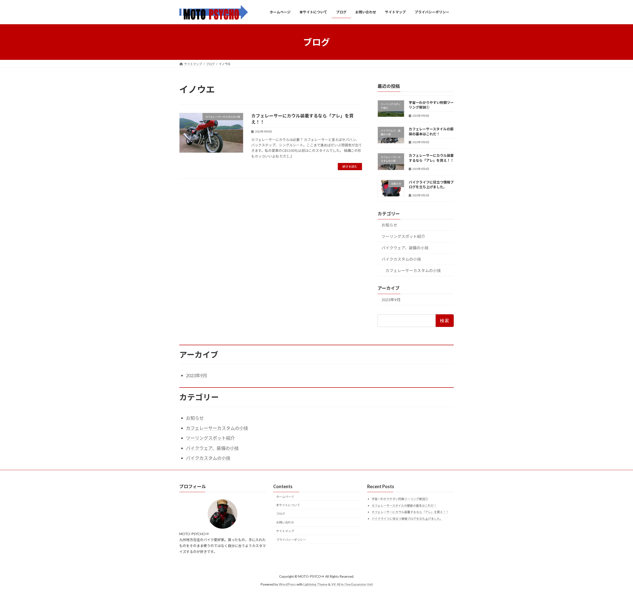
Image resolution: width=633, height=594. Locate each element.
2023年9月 (391, 299)
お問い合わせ (285, 522)
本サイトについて (288, 505)
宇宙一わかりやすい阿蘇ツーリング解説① (400, 499)
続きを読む (349, 166)
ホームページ (285, 497)
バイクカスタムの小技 (401, 259)
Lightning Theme (315, 584)
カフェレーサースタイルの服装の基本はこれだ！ (404, 505)
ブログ (280, 514)
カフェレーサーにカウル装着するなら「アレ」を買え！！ (410, 512)
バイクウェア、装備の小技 (405, 247)
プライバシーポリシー (291, 540)
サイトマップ (285, 531)
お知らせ (389, 225)
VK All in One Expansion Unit (352, 584)
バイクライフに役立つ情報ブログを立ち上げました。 (407, 519)
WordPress (287, 584)
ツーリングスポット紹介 (403, 236)
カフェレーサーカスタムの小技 (413, 270)
